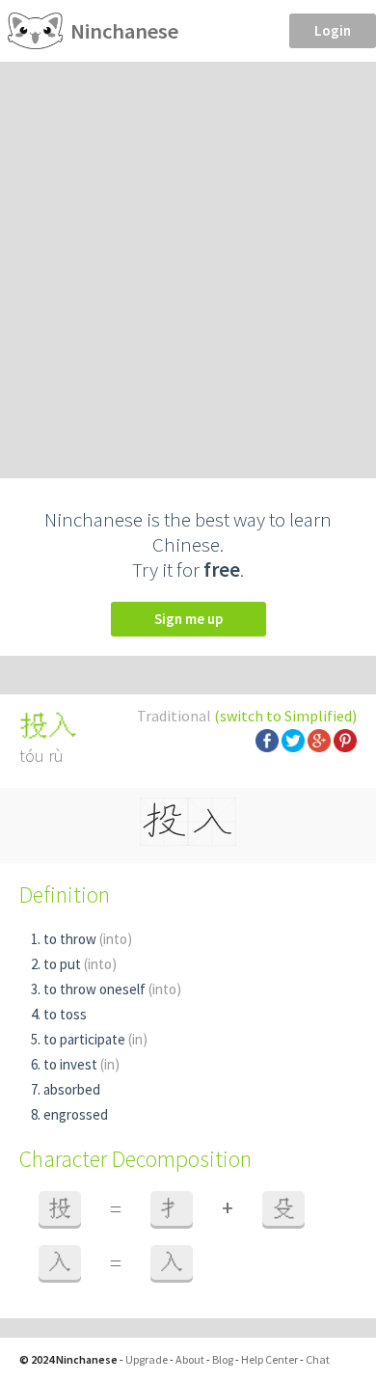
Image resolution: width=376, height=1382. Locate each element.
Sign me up (188, 619)
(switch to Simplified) (285, 715)
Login (332, 30)
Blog (222, 1359)
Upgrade (146, 1359)
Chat (318, 1359)
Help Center (269, 1359)
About (189, 1359)
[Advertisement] (188, 259)
